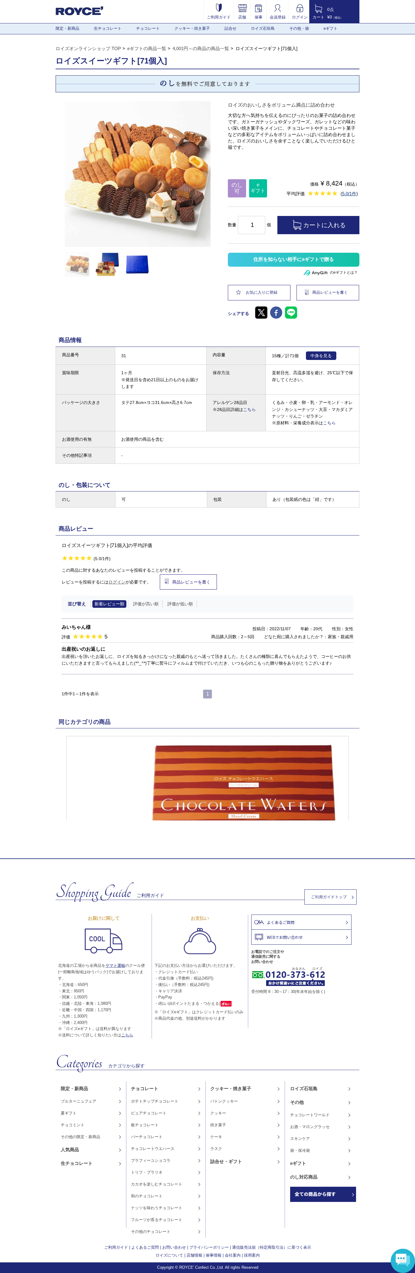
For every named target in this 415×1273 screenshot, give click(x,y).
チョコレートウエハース (152, 1148)
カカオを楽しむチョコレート (156, 1184)
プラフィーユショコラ (150, 1160)
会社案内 (233, 1255)
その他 (297, 1102)
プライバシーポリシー (209, 1247)
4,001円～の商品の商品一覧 (201, 48)
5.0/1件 (349, 193)
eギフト (331, 28)
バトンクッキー (224, 1101)
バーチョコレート (147, 1136)
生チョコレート (108, 28)
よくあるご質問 (145, 1247)
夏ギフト (69, 1113)
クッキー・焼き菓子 (192, 28)
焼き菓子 (218, 1125)
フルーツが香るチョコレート (156, 1219)
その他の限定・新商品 (80, 1136)
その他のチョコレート (150, 1231)
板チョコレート (145, 1125)
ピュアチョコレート (148, 1113)
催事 (258, 17)
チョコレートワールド (310, 1115)
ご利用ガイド (219, 17)
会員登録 (278, 17)
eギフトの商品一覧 (146, 48)
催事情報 (213, 1255)
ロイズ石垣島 (263, 28)
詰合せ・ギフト (226, 1161)
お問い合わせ (174, 1247)
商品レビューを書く (330, 292)
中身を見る (321, 355)
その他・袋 (299, 28)
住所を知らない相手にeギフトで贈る (293, 259)
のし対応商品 (303, 1176)
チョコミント (72, 1125)
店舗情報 (194, 1255)
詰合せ (230, 28)
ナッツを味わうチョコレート (156, 1208)
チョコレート (148, 28)
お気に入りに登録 (261, 292)
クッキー (218, 1113)
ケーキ (216, 1136)
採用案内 (252, 1255)
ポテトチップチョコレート (154, 1101)
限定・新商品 (67, 28)
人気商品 (70, 1149)
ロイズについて (169, 1255)
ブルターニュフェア (78, 1101)
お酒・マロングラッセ (310, 1126)
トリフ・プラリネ (147, 1172)
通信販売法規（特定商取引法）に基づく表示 (271, 1247)
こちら (249, 409)
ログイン (300, 17)
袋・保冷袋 (300, 1150)
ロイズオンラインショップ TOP (88, 48)
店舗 (242, 17)
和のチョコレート (147, 1196)
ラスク (216, 1148)
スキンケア (300, 1138)
